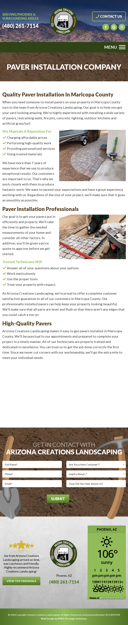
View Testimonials (21, 581)
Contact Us (110, 16)
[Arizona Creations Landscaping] (64, 20)
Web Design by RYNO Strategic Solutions (64, 618)
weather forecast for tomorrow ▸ (107, 598)
